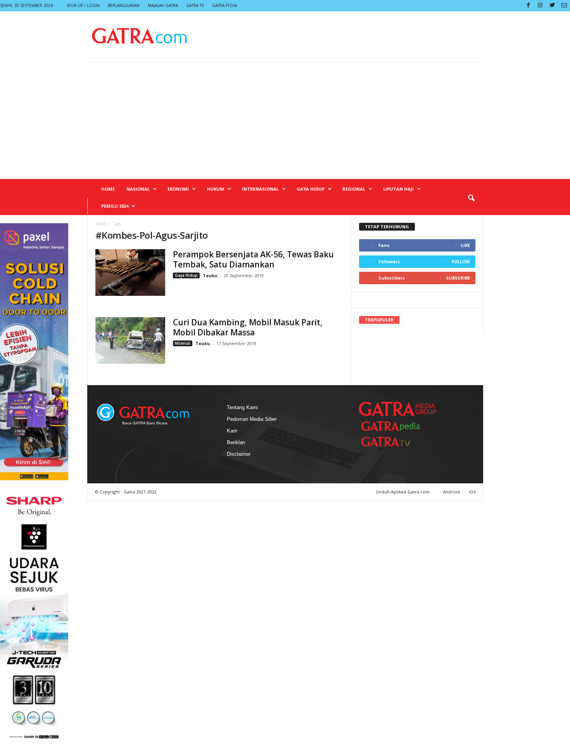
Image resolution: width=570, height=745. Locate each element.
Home (108, 189)
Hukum (215, 189)
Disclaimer (238, 454)
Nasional (138, 189)
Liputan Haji (398, 189)
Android (451, 492)
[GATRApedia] (393, 426)
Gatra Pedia (224, 5)
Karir (232, 431)
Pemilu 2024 (114, 206)
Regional (353, 189)
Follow (461, 261)
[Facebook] (528, 5)
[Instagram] (540, 5)
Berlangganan (124, 5)
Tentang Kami (242, 407)
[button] (471, 198)
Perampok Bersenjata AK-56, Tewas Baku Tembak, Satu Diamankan (253, 259)
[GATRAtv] (393, 441)
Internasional (260, 189)
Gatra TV (195, 5)
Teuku (210, 275)
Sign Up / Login (83, 5)
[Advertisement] (285, 120)
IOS (472, 492)
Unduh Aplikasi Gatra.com (403, 492)
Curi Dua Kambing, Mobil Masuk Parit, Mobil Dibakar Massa (248, 327)
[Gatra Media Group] (397, 409)
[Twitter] (552, 5)
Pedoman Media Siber (251, 419)
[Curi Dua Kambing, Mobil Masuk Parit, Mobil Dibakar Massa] (130, 340)
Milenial (182, 343)
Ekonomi (178, 189)
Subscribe (458, 278)
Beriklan (236, 442)
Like (465, 245)
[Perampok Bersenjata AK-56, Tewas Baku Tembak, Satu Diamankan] (130, 272)
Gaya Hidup (311, 189)
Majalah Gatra (163, 5)
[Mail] (564, 5)
